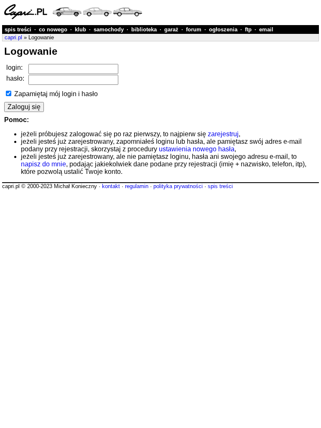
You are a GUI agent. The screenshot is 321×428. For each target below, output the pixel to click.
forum (193, 29)
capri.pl (13, 37)
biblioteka (144, 29)
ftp (248, 29)
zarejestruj (223, 134)
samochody (109, 29)
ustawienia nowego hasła (196, 149)
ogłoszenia (223, 29)
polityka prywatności (178, 186)
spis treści (18, 29)
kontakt (111, 186)
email (266, 29)
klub (80, 29)
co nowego (53, 29)
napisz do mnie (43, 164)
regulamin (136, 186)
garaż (171, 29)
